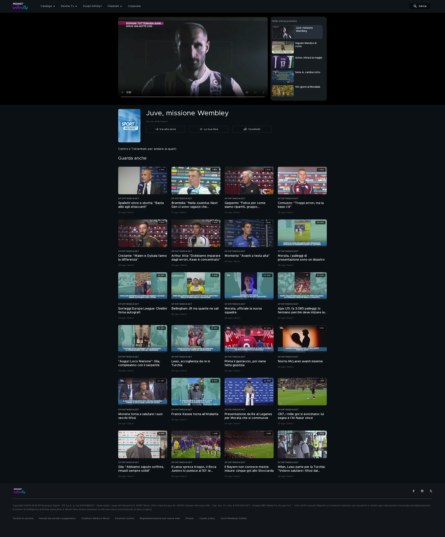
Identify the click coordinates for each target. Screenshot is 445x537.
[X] (430, 491)
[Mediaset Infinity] (20, 6)
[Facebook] (413, 491)
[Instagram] (422, 491)
